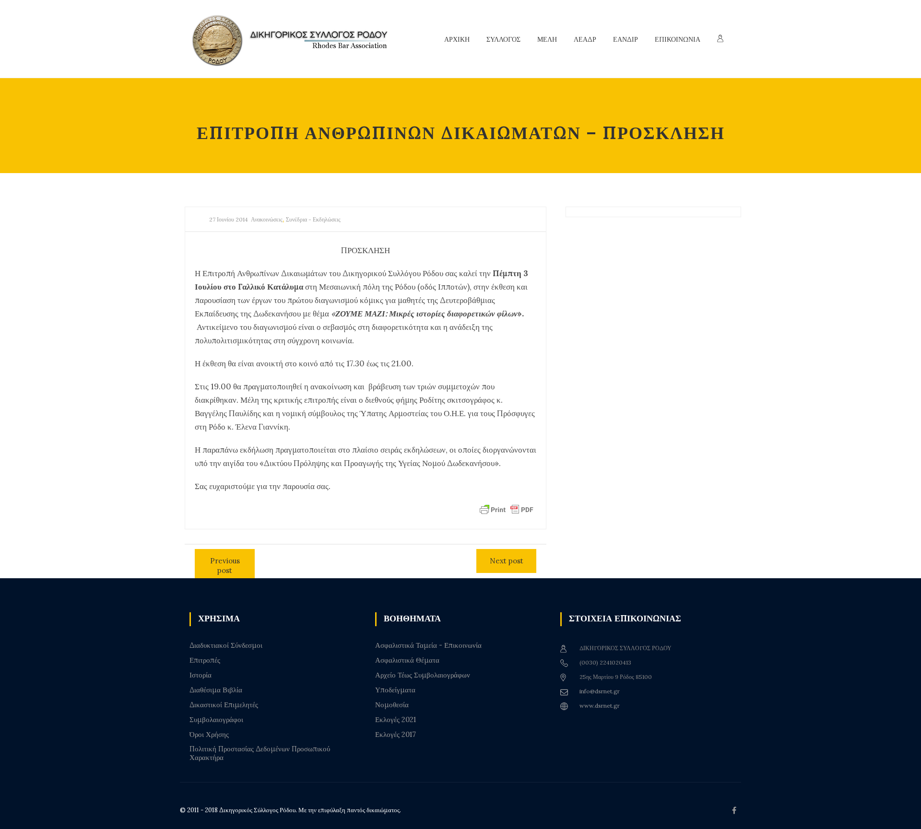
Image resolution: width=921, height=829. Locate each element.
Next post (506, 560)
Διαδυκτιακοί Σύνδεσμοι (225, 645)
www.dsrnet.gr (599, 705)
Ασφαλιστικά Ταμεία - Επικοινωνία (428, 645)
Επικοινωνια (677, 39)
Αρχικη (457, 39)
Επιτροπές (204, 660)
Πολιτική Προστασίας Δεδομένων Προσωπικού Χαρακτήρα (259, 753)
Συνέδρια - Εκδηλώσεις (313, 219)
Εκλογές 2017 (395, 734)
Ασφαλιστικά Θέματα (407, 660)
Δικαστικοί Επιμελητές (223, 705)
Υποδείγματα (395, 690)
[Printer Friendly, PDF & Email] (506, 509)
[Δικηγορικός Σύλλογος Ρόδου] (295, 39)
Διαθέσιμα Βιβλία (215, 690)
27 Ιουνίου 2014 (228, 219)
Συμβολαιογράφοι (216, 719)
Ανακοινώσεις (267, 219)
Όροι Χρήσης (209, 734)
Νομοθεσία (392, 705)
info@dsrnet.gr (599, 691)
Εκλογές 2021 (395, 719)
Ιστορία (200, 675)
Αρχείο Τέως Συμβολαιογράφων (422, 675)
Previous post (225, 565)
